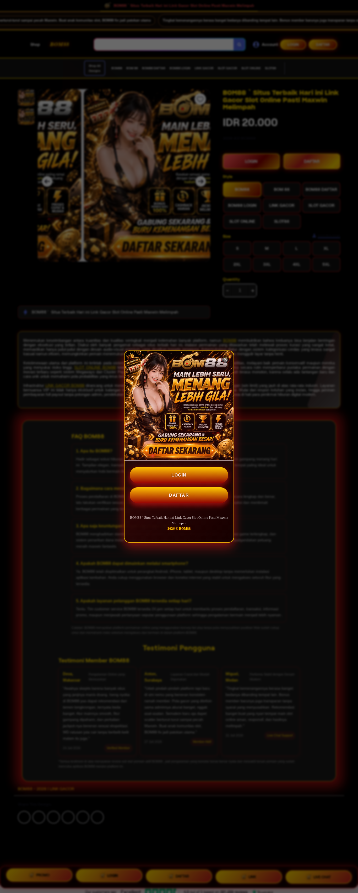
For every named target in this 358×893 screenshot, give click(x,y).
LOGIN (179, 475)
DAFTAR (179, 495)
